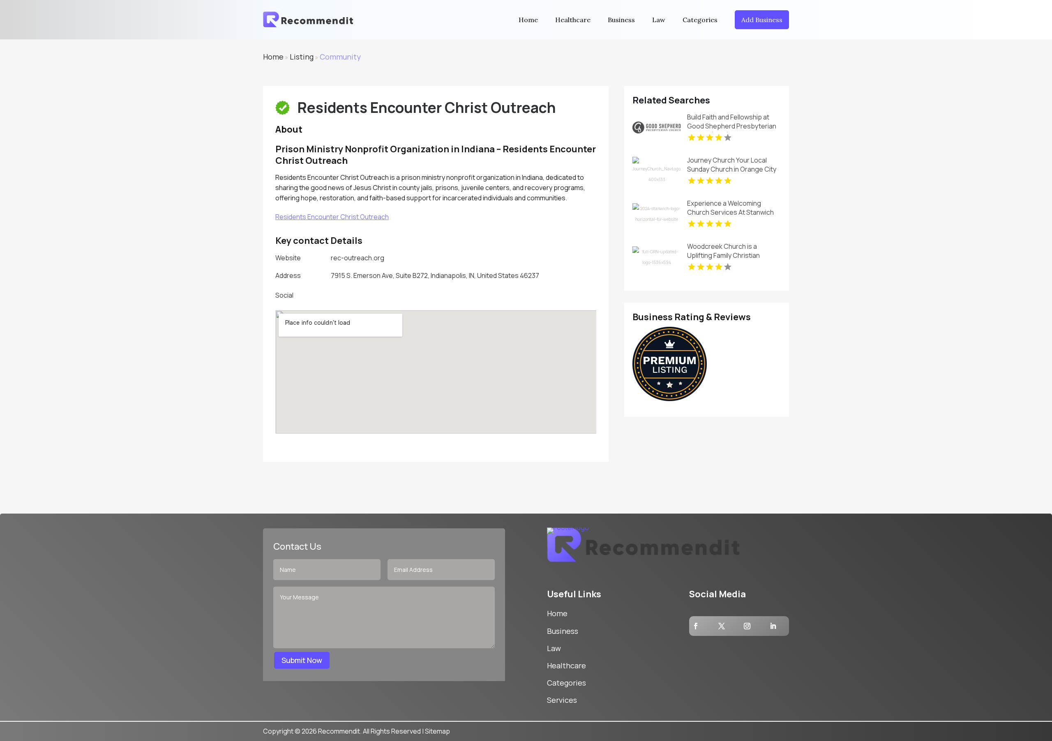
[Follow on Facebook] (695, 626)
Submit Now (301, 660)
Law (658, 20)
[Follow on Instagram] (747, 626)
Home (528, 20)
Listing (302, 57)
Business (621, 20)
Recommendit (339, 731)
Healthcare (573, 20)
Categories (700, 20)
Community (340, 57)
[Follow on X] (721, 626)
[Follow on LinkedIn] (773, 626)
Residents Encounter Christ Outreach (332, 216)
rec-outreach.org (357, 257)
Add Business (761, 20)
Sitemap (437, 731)
